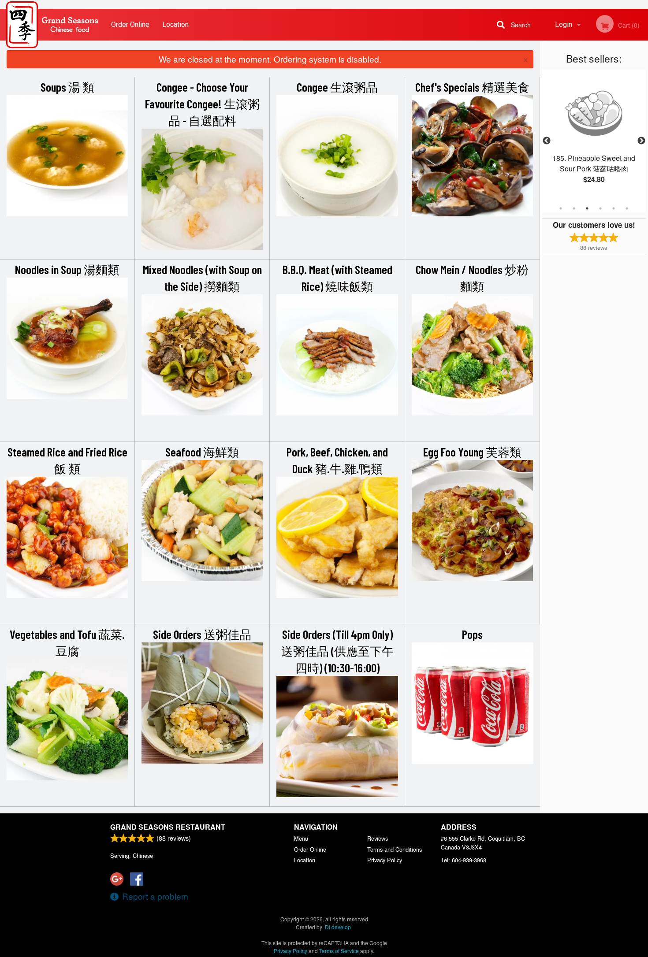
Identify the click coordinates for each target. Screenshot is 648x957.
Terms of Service (339, 950)
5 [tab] (613, 208)
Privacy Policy (384, 860)
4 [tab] (600, 208)
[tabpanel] (594, 135)
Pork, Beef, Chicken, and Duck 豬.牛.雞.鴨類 (337, 460)
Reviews (377, 838)
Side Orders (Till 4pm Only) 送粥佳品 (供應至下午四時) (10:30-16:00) (337, 651)
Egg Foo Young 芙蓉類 (472, 452)
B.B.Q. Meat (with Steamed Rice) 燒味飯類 (337, 277)
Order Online (130, 24)
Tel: (463, 860)
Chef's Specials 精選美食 (472, 87)
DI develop (338, 927)
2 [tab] (574, 208)
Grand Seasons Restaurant (167, 827)
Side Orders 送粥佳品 (202, 634)
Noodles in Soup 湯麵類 (67, 269)
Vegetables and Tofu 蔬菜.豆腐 (67, 642)
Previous (546, 141)
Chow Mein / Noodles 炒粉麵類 (472, 277)
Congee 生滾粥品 (337, 87)
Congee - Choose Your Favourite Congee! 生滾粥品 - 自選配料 (202, 103)
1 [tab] (560, 208)
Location (175, 24)
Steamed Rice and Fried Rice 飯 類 (67, 460)
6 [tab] (626, 208)
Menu (301, 838)
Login (563, 24)
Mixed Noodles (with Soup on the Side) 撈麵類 (202, 277)
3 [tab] (587, 208)
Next (641, 141)
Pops (472, 634)
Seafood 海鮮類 (202, 452)
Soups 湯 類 (67, 87)
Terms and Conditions (394, 849)
